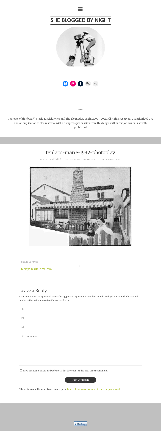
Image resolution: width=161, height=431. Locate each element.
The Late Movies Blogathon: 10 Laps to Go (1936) (92, 159)
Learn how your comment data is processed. (94, 389)
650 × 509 (48, 159)
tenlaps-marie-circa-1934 (36, 268)
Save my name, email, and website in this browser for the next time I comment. (65, 370)
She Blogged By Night (80, 20)
